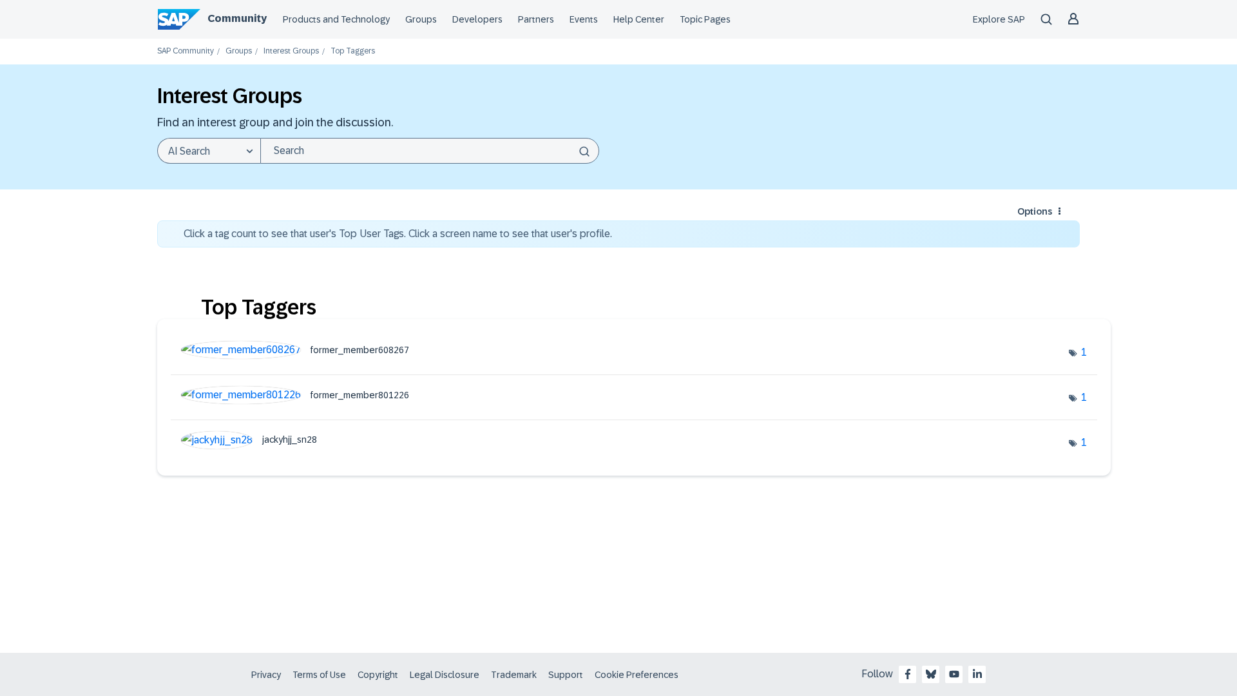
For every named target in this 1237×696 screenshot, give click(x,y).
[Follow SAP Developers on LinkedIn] (977, 674)
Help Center (638, 19)
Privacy (266, 675)
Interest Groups (291, 51)
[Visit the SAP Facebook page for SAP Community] (908, 674)
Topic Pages (705, 19)
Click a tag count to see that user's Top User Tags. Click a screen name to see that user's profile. (398, 233)
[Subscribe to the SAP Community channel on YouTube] (954, 674)
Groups (421, 19)
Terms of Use (319, 675)
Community (237, 18)
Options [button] (1034, 211)
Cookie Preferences (636, 675)
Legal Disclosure (444, 675)
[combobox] (429, 151)
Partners (536, 19)
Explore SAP (999, 19)
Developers (477, 19)
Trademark (514, 675)
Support (565, 675)
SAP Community (185, 51)
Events (584, 19)
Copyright (378, 675)
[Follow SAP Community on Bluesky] (931, 674)
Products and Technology (336, 19)
